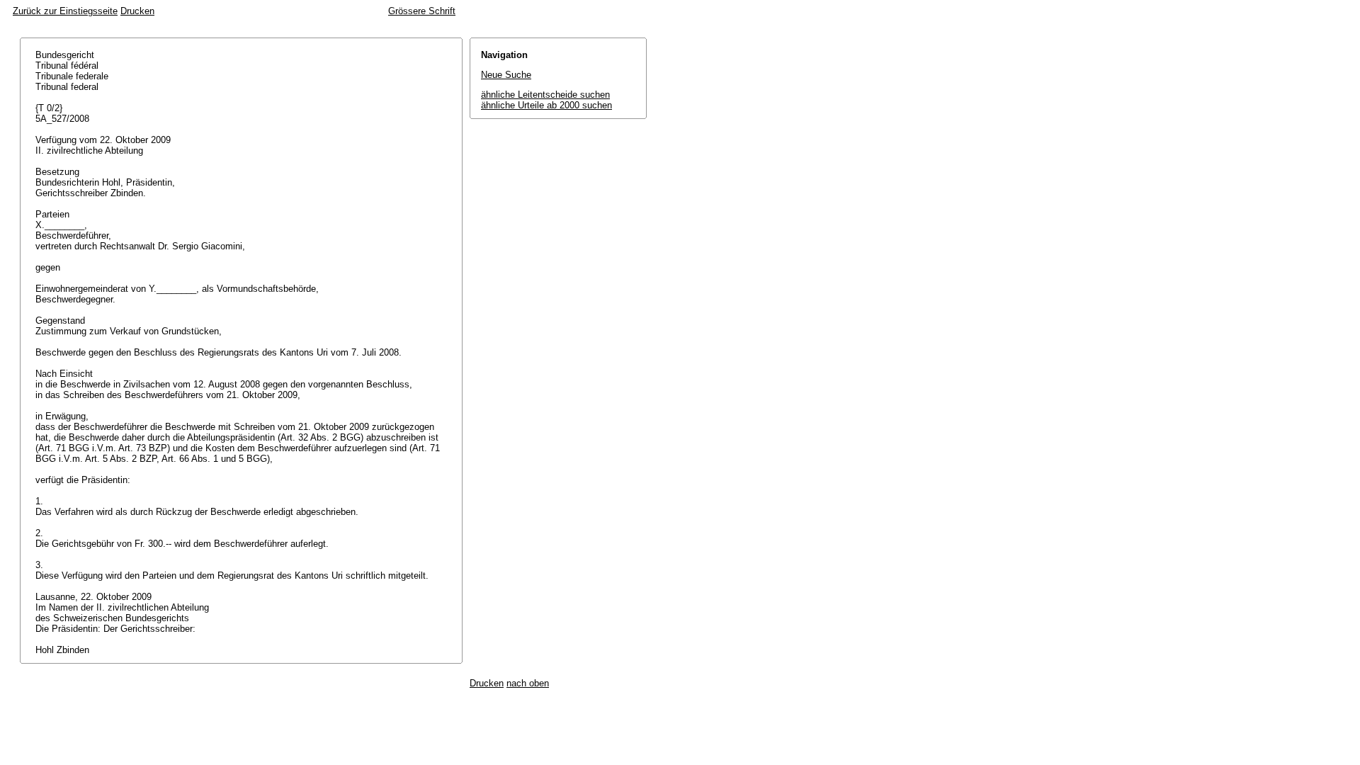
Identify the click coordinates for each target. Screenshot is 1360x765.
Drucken (137, 11)
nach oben (527, 683)
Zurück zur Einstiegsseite (65, 11)
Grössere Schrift (421, 11)
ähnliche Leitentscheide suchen (545, 94)
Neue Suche (506, 74)
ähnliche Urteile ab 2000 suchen (546, 105)
